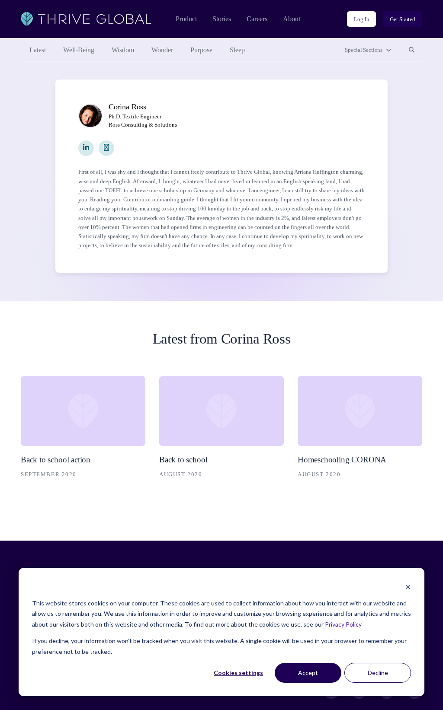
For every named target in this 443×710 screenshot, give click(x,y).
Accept (308, 672)
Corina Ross (127, 106)
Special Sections (363, 50)
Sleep (237, 50)
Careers (257, 18)
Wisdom (123, 50)
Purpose (201, 50)
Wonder (162, 50)
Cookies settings (238, 672)
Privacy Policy (343, 624)
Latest (37, 50)
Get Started (402, 19)
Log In (361, 19)
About (291, 18)
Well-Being (78, 50)
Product (186, 18)
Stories (221, 18)
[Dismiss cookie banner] (408, 586)
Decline (378, 672)
